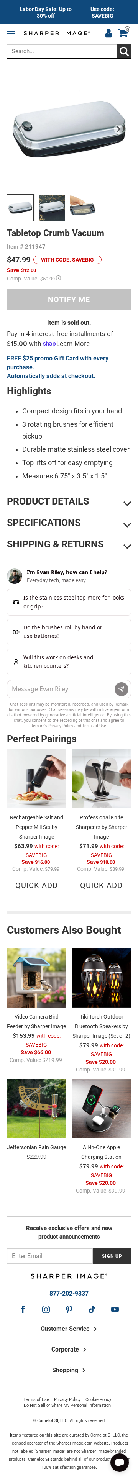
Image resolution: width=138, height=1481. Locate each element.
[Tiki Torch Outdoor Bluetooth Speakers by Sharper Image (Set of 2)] (101, 978)
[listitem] (69, 12)
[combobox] (69, 51)
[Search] (124, 51)
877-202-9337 (69, 1293)
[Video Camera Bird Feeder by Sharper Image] (36, 978)
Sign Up (112, 1256)
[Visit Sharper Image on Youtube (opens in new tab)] (115, 1309)
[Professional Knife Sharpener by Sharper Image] (101, 779)
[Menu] (12, 34)
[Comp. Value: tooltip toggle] (58, 278)
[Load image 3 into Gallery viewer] (83, 207)
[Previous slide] (19, 129)
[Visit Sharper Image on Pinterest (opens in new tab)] (69, 1309)
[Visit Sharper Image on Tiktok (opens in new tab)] (92, 1309)
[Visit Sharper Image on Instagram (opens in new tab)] (46, 1309)
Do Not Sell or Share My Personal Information (67, 1405)
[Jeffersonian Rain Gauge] (36, 1109)
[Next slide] (118, 129)
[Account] (108, 34)
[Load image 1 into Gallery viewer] (20, 207)
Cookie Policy (98, 1399)
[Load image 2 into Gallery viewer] (51, 207)
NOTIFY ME (69, 299)
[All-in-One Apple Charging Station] (101, 1109)
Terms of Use (36, 1399)
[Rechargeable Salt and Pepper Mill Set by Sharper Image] (36, 779)
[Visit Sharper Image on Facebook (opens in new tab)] (23, 1309)
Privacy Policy (67, 1399)
